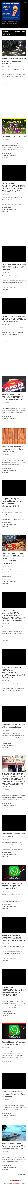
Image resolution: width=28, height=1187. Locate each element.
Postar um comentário (9, 82)
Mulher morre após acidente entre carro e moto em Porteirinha (14, 60)
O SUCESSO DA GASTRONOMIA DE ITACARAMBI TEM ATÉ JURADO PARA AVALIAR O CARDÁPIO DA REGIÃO (13, 615)
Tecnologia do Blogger (15, 1180)
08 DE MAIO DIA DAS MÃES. (14, 136)
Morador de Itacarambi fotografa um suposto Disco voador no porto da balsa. (14, 1146)
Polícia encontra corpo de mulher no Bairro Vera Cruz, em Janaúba (13, 1094)
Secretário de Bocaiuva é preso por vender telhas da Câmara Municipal (13, 449)
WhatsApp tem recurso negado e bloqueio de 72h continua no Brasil (13, 885)
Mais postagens (21, 1174)
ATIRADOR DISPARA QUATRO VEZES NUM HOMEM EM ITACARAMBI (13, 937)
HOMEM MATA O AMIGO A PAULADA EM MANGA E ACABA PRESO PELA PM (14, 397)
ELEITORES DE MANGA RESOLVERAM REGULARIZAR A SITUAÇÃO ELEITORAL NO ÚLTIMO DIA (13, 672)
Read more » (5, 84)
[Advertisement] (14, 101)
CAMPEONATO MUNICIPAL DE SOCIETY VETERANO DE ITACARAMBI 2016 (14, 318)
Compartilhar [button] (6, 80)
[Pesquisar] (21, 3)
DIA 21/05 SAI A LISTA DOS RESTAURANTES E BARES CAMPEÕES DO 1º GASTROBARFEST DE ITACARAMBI (13, 558)
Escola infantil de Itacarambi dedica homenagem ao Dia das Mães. (14, 266)
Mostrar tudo (20, 31)
